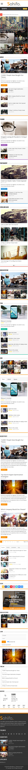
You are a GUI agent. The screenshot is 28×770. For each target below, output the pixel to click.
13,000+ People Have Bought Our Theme (17, 550)
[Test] (25, 586)
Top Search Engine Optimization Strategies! (7, 40)
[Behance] (19, 586)
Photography (3, 163)
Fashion (2, 119)
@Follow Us (3, 759)
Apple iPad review (12, 332)
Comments (13, 547)
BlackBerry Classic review (14, 338)
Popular (3, 547)
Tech (1, 303)
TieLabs (21, 766)
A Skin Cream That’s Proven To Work (16, 148)
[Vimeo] (16, 586)
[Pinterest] (11, 586)
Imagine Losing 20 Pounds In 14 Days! (14, 137)
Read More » (4, 85)
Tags (19, 547)
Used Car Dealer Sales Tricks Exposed (10, 14)
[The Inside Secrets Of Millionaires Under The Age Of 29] (4, 576)
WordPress (12, 766)
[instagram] (22, 586)
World (2, 57)
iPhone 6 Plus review (13, 350)
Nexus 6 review (6, 321)
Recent (8, 547)
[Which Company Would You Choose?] (4, 558)
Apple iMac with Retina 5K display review (17, 344)
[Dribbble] (14, 586)
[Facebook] (6, 586)
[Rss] (3, 586)
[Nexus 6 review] (4, 564)
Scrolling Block (4, 207)
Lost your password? (6, 644)
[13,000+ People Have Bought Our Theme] (4, 552)
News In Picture (4, 270)
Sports (15, 379)
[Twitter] (8, 586)
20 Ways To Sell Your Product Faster (20, 50)
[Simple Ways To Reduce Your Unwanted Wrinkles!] (4, 570)
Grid (1, 358)
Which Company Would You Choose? (20, 40)
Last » (18, 541)
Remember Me (12, 641)
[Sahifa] (14, 3)
